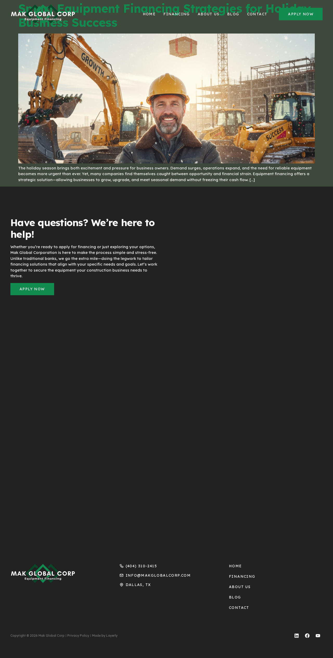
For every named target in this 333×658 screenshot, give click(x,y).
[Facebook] (307, 635)
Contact (257, 14)
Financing (176, 14)
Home (149, 14)
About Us (208, 14)
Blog (233, 14)
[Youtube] (318, 635)
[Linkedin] (296, 635)
